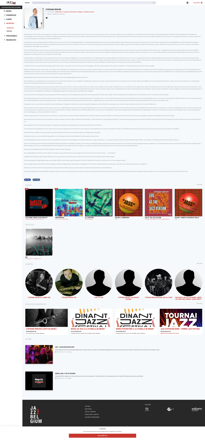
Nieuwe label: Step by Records (65, 373)
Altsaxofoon (59, 12)
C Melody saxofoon (88, 12)
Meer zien (199, 184)
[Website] (47, 18)
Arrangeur (80, 12)
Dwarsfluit (73, 12)
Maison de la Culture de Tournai (170, 333)
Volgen (37, 179)
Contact (27, 2)
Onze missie (88, 409)
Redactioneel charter (92, 414)
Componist (66, 12)
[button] (10, 15)
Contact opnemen (90, 411)
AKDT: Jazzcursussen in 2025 (64, 347)
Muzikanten (10, 28)
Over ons (87, 406)
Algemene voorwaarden (92, 417)
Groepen (9, 31)
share (28, 179)
